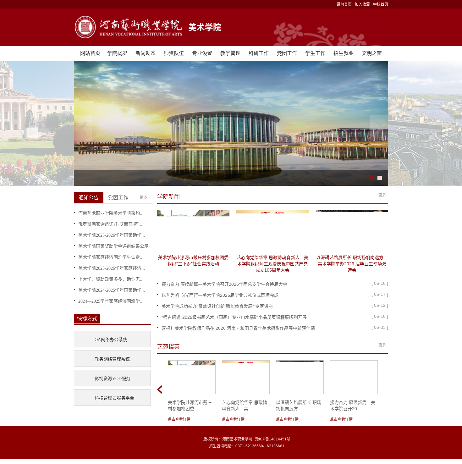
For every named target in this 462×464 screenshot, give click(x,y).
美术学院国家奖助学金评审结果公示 (113, 246)
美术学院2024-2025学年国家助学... (111, 290)
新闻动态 (145, 53)
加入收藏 (362, 4)
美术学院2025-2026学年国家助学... (111, 235)
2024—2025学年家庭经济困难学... (111, 301)
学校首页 (380, 4)
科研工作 (259, 53)
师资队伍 (174, 53)
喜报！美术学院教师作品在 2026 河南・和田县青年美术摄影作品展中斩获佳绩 (238, 328)
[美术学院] (231, 27)
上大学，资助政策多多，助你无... (111, 279)
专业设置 (202, 53)
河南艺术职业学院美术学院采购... (111, 213)
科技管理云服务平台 (114, 398)
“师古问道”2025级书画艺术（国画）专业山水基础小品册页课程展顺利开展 (234, 317)
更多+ (144, 197)
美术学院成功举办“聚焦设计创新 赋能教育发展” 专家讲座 (217, 306)
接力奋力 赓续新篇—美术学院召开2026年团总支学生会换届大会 (224, 284)
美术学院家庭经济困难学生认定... (111, 257)
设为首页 (344, 4)
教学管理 (230, 53)
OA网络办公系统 (111, 339)
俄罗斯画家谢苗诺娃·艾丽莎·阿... (110, 224)
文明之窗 (372, 53)
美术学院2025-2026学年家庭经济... (111, 268)
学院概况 (117, 53)
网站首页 (90, 53)
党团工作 (287, 53)
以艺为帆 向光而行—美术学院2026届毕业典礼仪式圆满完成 (220, 295)
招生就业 (343, 53)
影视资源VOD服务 (112, 378)
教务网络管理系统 (112, 359)
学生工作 (315, 53)
